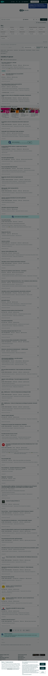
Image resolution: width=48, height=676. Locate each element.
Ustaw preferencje (42, 672)
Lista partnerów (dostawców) (26, 674)
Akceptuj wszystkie (42, 664)
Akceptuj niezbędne (42, 668)
